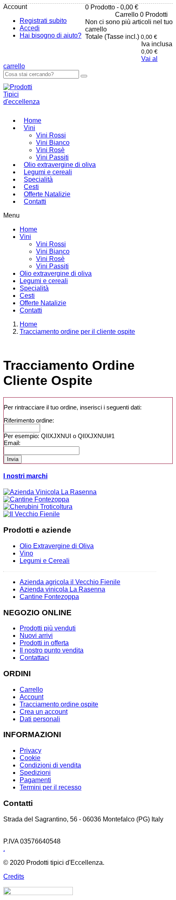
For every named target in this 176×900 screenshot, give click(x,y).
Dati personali (40, 719)
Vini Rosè (50, 149)
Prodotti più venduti (48, 628)
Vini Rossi (51, 135)
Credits (13, 876)
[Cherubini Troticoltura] (37, 506)
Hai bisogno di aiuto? (50, 35)
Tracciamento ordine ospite (59, 704)
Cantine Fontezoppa (49, 596)
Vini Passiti (52, 157)
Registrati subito (43, 20)
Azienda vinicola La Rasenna (62, 589)
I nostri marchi (25, 476)
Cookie (30, 757)
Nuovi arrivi (36, 635)
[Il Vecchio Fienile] (31, 514)
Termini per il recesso (50, 787)
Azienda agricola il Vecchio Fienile (70, 581)
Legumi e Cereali (45, 560)
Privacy (30, 750)
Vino (26, 553)
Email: (12, 442)
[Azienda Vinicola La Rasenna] (50, 491)
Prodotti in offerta (44, 642)
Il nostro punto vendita (51, 650)
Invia (12, 459)
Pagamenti (35, 779)
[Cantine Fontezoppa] (36, 499)
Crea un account (44, 711)
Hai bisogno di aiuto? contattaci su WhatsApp (72, 51)
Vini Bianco (53, 142)
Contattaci (34, 657)
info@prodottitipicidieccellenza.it (50, 833)
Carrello (31, 689)
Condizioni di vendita (50, 765)
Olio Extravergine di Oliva (57, 545)
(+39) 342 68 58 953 (32, 826)
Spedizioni (35, 772)
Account (31, 696)
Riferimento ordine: (29, 420)
